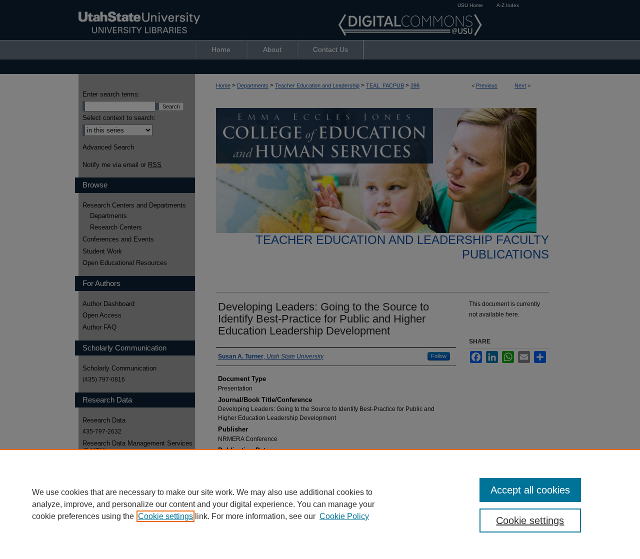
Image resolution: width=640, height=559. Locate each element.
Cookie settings (165, 516)
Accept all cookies (530, 490)
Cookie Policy (344, 516)
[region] (320, 504)
